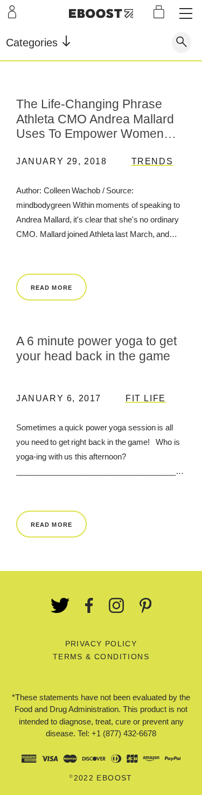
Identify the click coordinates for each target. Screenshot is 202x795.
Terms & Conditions (101, 656)
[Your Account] (12, 11)
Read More (51, 287)
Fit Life (146, 398)
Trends (152, 161)
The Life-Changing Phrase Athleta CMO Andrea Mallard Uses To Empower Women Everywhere (95, 118)
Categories (33, 42)
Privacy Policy (101, 643)
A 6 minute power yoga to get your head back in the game (96, 348)
